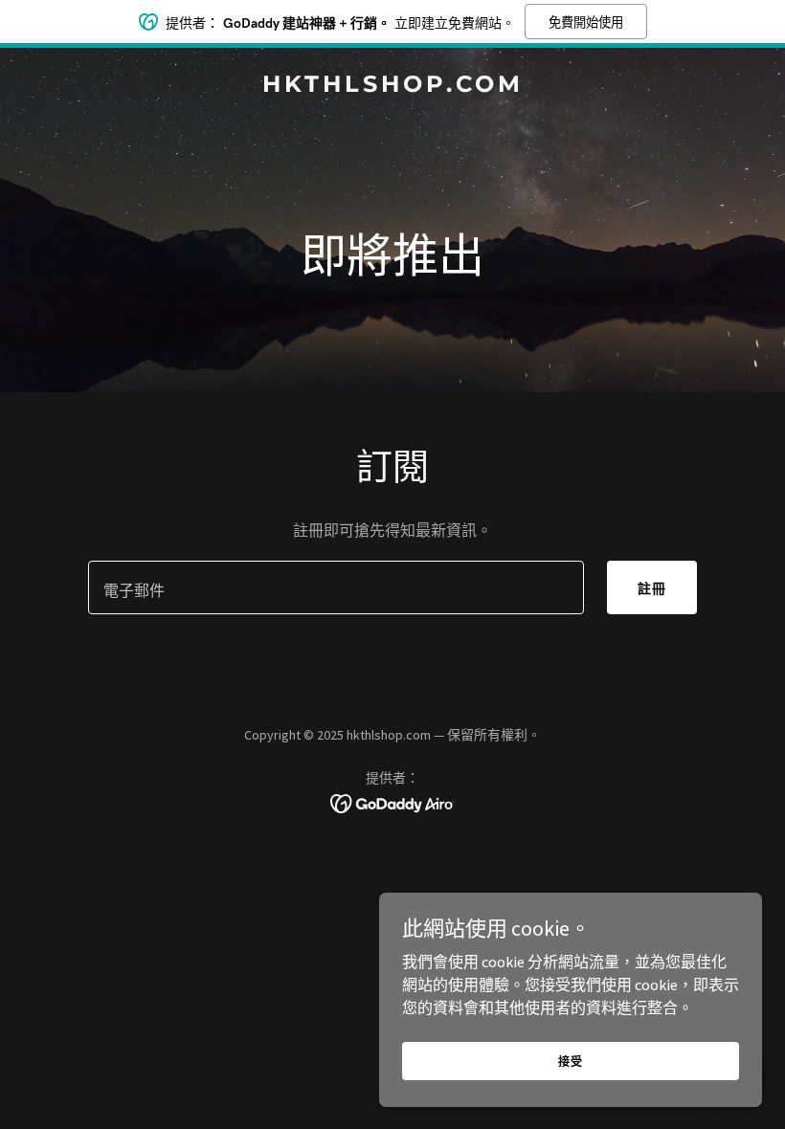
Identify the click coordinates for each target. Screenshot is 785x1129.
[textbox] (335, 587)
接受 (570, 1061)
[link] (393, 86)
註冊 (652, 588)
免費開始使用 (586, 22)
